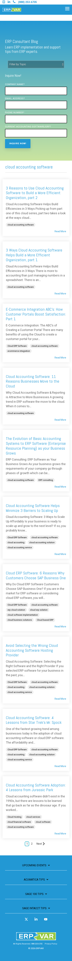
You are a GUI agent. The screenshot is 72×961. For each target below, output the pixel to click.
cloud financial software (19, 822)
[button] (67, 8)
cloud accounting (16, 542)
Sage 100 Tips (34, 894)
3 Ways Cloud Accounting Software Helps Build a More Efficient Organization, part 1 (34, 254)
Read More (60, 231)
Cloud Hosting (14, 817)
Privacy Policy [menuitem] (51, 944)
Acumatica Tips (34, 879)
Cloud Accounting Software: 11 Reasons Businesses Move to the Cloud (32, 381)
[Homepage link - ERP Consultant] (36, 938)
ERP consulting (46, 480)
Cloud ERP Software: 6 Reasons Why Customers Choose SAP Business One (36, 575)
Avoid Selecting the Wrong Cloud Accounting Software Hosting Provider (32, 650)
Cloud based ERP (45, 620)
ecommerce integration (19, 351)
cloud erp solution (39, 610)
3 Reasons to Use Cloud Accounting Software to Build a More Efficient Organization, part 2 (35, 192)
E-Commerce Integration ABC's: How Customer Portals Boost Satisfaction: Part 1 (36, 314)
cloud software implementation (23, 615)
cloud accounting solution (42, 542)
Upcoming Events (34, 865)
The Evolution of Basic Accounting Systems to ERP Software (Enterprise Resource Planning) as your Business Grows (36, 446)
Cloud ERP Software (17, 346)
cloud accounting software (21, 224)
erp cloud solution (16, 610)
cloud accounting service (20, 547)
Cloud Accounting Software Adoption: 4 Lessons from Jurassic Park (36, 787)
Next (39, 843)
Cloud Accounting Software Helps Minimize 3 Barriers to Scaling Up (33, 508)
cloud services (33, 817)
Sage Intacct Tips (34, 908)
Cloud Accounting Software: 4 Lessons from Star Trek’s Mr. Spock (34, 720)
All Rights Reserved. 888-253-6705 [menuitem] (27, 944)
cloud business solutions (20, 620)
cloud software (43, 822)
